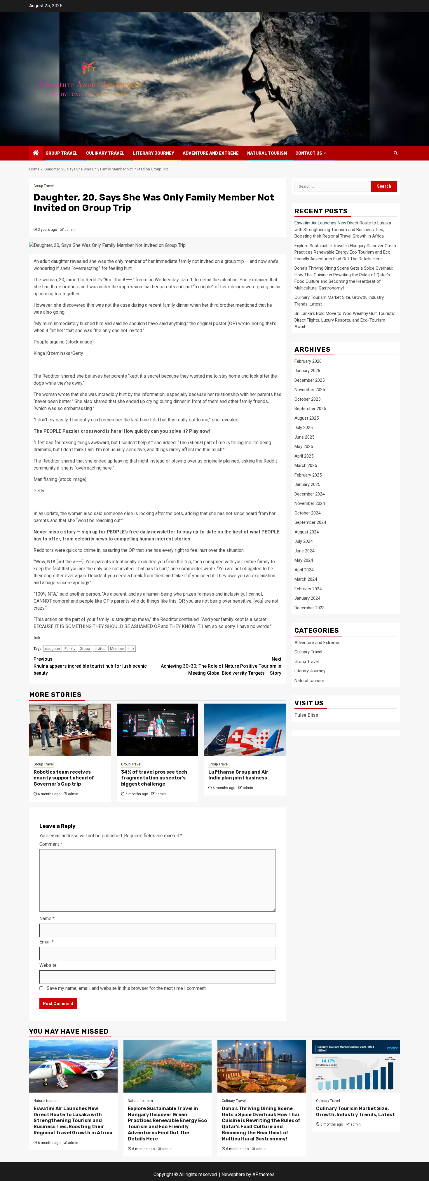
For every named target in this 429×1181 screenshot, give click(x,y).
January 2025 (307, 484)
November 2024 (309, 503)
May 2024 (303, 560)
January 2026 (307, 371)
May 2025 (303, 446)
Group (85, 648)
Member (117, 648)
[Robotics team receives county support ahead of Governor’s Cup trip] (70, 730)
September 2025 (310, 408)
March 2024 (305, 579)
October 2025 (307, 399)
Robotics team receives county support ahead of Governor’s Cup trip (64, 778)
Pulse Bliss (306, 715)
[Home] (36, 153)
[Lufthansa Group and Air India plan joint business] (245, 730)
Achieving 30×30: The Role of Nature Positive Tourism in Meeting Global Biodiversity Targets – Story (221, 666)
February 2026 (308, 361)
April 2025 (303, 456)
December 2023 (309, 607)
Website (48, 965)
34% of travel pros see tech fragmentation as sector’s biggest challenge (154, 778)
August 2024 (306, 532)
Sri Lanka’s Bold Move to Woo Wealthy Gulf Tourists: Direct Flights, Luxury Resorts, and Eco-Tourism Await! (344, 320)
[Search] (395, 153)
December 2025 (309, 380)
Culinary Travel (105, 153)
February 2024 (308, 589)
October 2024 (307, 513)
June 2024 (304, 551)
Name (47, 918)
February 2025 (308, 475)
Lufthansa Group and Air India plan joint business (238, 775)
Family (69, 648)
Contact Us (308, 153)
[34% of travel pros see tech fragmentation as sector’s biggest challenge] (157, 730)
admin (69, 230)
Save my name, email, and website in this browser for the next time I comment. (127, 988)
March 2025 (305, 465)
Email (46, 942)
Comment (50, 844)
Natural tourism (267, 153)
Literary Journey (153, 153)
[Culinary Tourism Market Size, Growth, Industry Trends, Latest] (356, 1066)
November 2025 (309, 389)
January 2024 (307, 598)
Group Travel (62, 153)
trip (131, 648)
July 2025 (303, 427)
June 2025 (304, 437)
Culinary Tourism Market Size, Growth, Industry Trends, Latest (355, 1111)
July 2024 (303, 541)
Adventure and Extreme (211, 153)
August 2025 (306, 418)
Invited (100, 648)
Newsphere (233, 1174)
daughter (52, 648)
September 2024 (310, 522)
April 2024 (303, 570)
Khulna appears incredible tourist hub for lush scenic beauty (90, 666)
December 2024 (309, 494)
